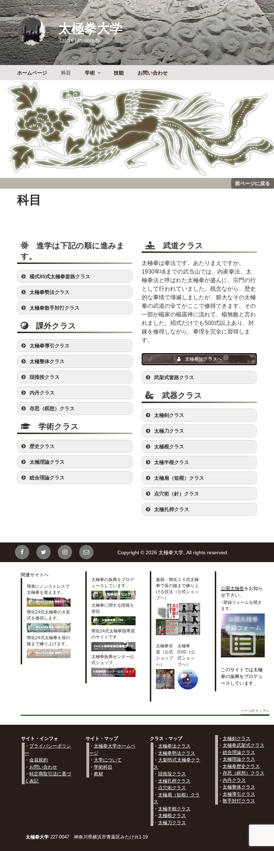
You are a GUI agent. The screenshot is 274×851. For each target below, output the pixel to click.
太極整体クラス (239, 787)
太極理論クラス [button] (47, 462)
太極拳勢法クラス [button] (50, 292)
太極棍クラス (172, 815)
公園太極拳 (232, 588)
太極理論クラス (239, 759)
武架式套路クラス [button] (174, 377)
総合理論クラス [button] (47, 477)
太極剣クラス (236, 738)
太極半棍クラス (174, 808)
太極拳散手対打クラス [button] (55, 308)
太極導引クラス (239, 794)
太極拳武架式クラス (243, 745)
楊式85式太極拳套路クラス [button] (60, 276)
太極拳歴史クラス (241, 766)
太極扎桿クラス (174, 781)
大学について (108, 760)
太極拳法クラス (174, 746)
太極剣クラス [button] (169, 415)
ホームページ (32, 73)
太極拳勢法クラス (176, 753)
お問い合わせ (153, 73)
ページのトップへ (255, 711)
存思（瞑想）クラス (243, 773)
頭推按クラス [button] (45, 377)
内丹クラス (234, 780)
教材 (98, 773)
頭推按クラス (172, 773)
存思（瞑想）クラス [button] (52, 408)
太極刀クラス (172, 822)
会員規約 (38, 760)
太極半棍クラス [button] (171, 462)
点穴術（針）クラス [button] (176, 493)
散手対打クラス (239, 801)
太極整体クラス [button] (47, 361)
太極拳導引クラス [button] (50, 345)
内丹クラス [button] (42, 393)
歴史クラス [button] (42, 446)
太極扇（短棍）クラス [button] (179, 478)
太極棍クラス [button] (169, 446)
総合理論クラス (239, 752)
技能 (119, 73)
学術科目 (103, 767)
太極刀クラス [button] (169, 431)
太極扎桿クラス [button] (171, 509)
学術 (90, 73)
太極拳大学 (91, 28)
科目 (66, 73)
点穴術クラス (172, 787)
